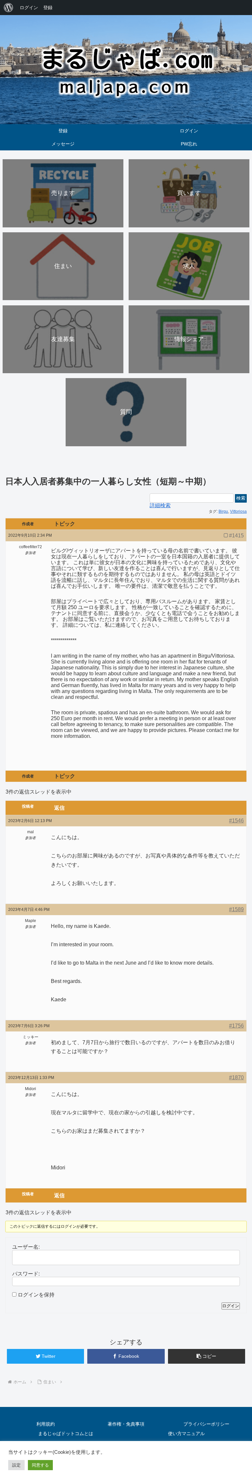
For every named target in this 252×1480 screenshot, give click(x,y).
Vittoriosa (238, 511)
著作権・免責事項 (126, 1424)
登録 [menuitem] (47, 7)
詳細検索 (160, 505)
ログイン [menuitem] (29, 7)
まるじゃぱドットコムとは (65, 1433)
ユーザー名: (26, 1247)
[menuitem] (8, 7)
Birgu (223, 511)
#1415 (236, 535)
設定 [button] (16, 1465)
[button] (206, 1356)
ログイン (230, 1305)
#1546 (236, 820)
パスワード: (26, 1274)
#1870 (236, 1077)
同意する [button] (40, 1465)
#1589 (236, 909)
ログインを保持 (36, 1294)
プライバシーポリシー (206, 1424)
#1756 (236, 1025)
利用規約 (45, 1424)
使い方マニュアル (186, 1433)
